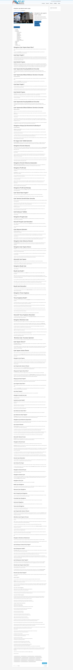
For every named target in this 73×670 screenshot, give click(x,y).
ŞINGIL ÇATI (18, 36)
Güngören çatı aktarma (31, 656)
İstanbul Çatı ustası (17, 45)
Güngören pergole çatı (39, 660)
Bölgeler (16, 42)
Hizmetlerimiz (17, 31)
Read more (44, 663)
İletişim (16, 43)
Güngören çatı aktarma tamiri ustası (22, 8)
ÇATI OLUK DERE (19, 39)
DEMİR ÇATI (18, 38)
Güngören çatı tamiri (39, 657)
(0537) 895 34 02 (37, 25)
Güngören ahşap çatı (17, 656)
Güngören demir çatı (17, 660)
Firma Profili (16, 30)
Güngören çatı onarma (25, 657)
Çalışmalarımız (17, 41)
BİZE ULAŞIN (37, 23)
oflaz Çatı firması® (37, 21)
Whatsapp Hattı (17, 27)
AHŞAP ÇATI (18, 33)
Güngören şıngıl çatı (17, 661)
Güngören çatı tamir (32, 657)
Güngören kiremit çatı (24, 660)
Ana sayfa (16, 29)
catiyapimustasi (23, 10)
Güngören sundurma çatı (25, 661)
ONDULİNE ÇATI (19, 37)
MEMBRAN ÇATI (19, 35)
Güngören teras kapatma (32, 661)
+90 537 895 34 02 (58, 1)
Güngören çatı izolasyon (18, 657)
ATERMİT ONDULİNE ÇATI (20, 40)
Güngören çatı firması (38, 656)
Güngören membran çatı (31, 660)
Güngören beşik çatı (24, 656)
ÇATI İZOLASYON (19, 32)
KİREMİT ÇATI (18, 34)
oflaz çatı (16, 44)
